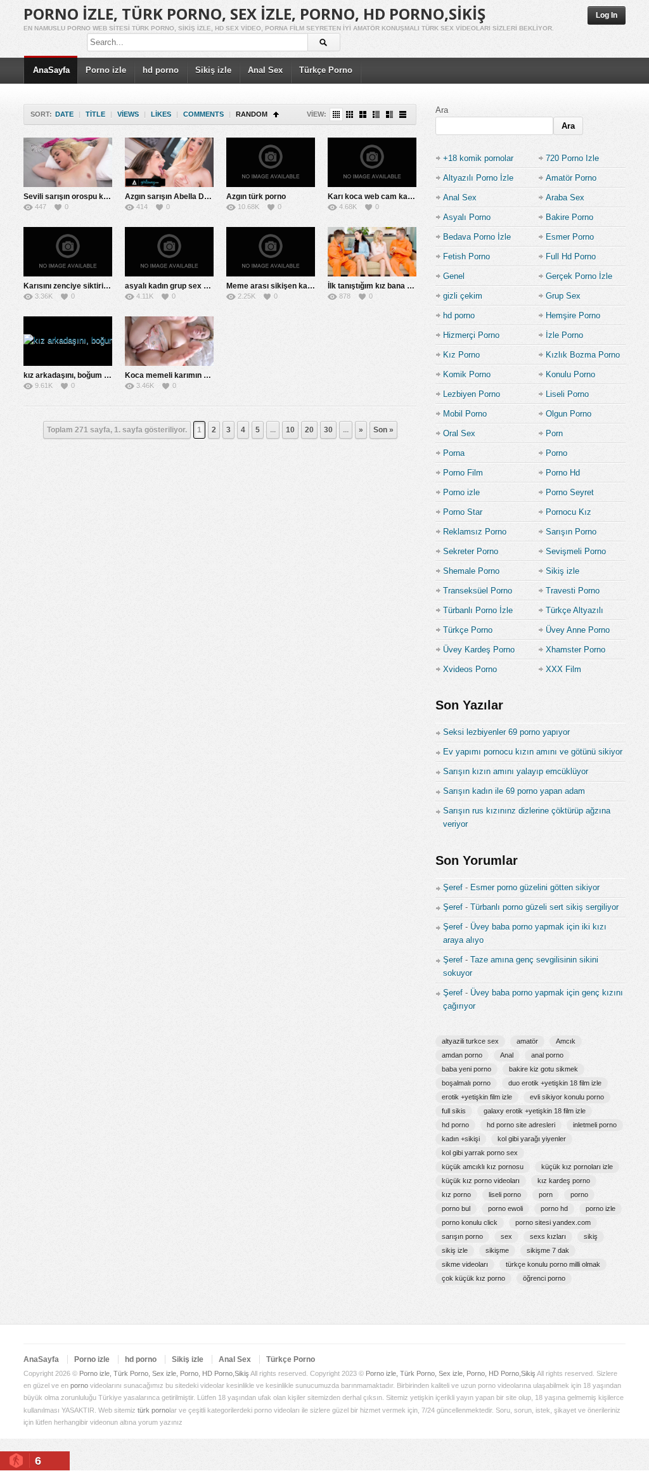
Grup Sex (563, 296)
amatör (527, 1041)
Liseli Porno (567, 394)
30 (328, 429)
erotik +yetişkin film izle (477, 1097)
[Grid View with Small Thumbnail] (349, 114)
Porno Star (462, 512)
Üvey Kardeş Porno (479, 649)
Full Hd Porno (571, 256)
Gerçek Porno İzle (579, 276)
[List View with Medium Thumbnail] (389, 114)
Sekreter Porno (470, 551)
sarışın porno (462, 1236)
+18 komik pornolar (478, 158)
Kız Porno (461, 355)
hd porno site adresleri (521, 1125)
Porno (556, 453)
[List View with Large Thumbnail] (402, 114)
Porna (454, 453)
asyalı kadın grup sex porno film (182, 286)
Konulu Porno (570, 374)
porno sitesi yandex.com (553, 1222)
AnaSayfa (51, 70)
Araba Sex (565, 197)
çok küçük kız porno (473, 1278)
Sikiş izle (213, 70)
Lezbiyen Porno (471, 394)
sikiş (591, 1236)
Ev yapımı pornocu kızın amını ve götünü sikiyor (532, 751)
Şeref (453, 887)
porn (546, 1194)
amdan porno (462, 1055)
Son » (383, 429)
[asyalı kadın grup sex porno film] (169, 252)
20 (309, 429)
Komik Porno (467, 374)
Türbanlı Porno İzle (478, 610)
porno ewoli (505, 1208)
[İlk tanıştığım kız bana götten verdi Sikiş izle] (372, 252)
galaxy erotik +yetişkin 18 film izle (535, 1111)
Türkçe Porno (325, 70)
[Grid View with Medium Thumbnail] (362, 114)
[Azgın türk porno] (270, 162)
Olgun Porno (568, 413)
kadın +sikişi (461, 1139)
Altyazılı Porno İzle (478, 178)
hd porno (161, 70)
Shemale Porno (471, 571)
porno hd (554, 1208)
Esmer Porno (570, 237)
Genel (454, 276)
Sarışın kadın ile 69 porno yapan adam (514, 791)
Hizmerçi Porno (471, 335)
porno (579, 1194)
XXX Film (563, 669)
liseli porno (505, 1194)
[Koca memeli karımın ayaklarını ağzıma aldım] (169, 341)
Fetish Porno (466, 256)
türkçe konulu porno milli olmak (553, 1264)
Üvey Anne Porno (578, 630)
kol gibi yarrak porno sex (480, 1153)
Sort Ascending (276, 114)
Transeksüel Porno (477, 590)
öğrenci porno (544, 1278)
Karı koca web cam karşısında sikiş (392, 196)
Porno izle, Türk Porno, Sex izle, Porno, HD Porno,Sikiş (254, 13)
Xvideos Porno (470, 669)
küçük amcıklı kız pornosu (483, 1166)
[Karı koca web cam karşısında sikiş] (372, 162)
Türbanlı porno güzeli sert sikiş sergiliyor (544, 907)
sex (506, 1236)
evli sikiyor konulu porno (567, 1097)
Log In (606, 15)
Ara (441, 110)
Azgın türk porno (256, 196)
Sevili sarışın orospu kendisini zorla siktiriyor (104, 196)
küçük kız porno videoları (481, 1180)
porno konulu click (470, 1222)
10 (290, 429)
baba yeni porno (466, 1069)
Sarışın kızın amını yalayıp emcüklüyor (515, 771)
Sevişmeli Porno (576, 551)
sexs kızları (548, 1236)
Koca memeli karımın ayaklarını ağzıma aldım (206, 375)
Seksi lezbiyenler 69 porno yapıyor (506, 732)
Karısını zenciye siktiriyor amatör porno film (102, 286)
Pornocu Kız (568, 512)
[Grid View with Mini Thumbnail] (336, 114)
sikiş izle (455, 1250)
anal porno (547, 1055)
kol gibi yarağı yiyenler (532, 1139)
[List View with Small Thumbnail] (376, 114)
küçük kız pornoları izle (577, 1166)
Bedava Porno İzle (477, 237)
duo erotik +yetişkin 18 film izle (554, 1083)
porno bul (456, 1208)
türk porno (153, 1410)
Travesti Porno (573, 590)
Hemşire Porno (573, 315)
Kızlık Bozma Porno (583, 355)
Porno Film (463, 472)
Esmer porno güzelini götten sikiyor (535, 887)
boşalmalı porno (466, 1083)
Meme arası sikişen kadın (272, 286)
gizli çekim (462, 296)
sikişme (497, 1250)
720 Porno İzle (572, 158)
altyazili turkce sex (470, 1041)
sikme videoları (465, 1264)
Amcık (565, 1041)
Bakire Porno (569, 217)
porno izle (600, 1208)
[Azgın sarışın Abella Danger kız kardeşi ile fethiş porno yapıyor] (169, 162)
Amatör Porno (571, 178)
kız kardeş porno (563, 1180)
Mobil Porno (465, 413)
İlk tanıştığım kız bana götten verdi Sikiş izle (406, 286)
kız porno (456, 1194)
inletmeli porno (595, 1125)
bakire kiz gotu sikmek (543, 1069)
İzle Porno (564, 335)
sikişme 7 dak (548, 1250)
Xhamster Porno (575, 649)
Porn (554, 433)
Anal (506, 1055)
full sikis (454, 1111)
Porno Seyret (570, 492)
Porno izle (106, 70)
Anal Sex (265, 70)
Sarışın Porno (571, 531)
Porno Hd (563, 472)
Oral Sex (459, 433)
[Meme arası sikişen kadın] (270, 252)
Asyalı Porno (467, 217)
